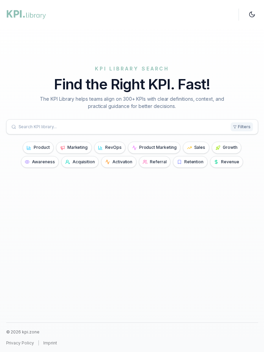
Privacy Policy (20, 342)
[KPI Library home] (26, 14)
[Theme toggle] (252, 15)
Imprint (50, 342)
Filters (244, 126)
